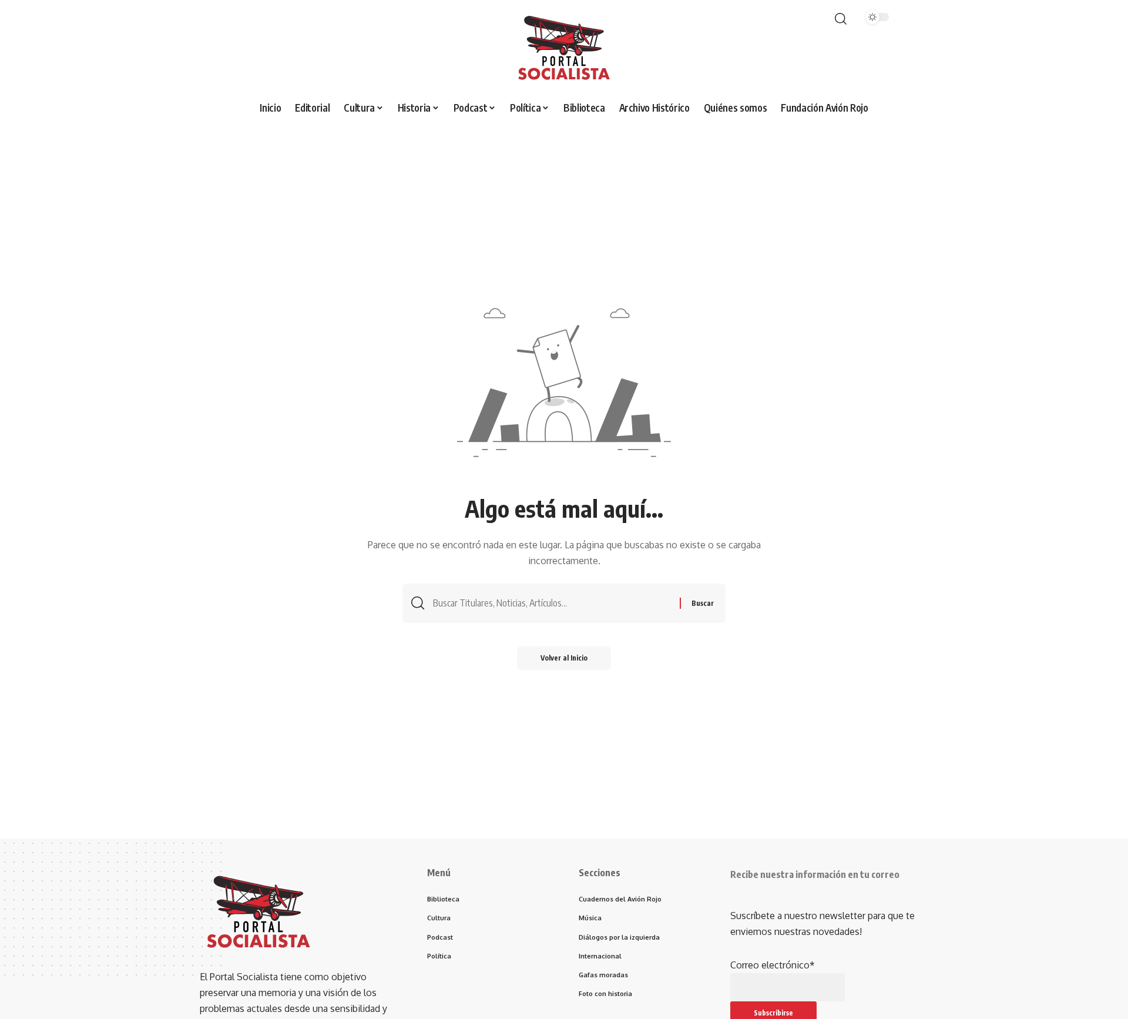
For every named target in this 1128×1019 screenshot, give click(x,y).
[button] (841, 19)
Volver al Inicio (564, 657)
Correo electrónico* (772, 965)
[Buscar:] (552, 603)
